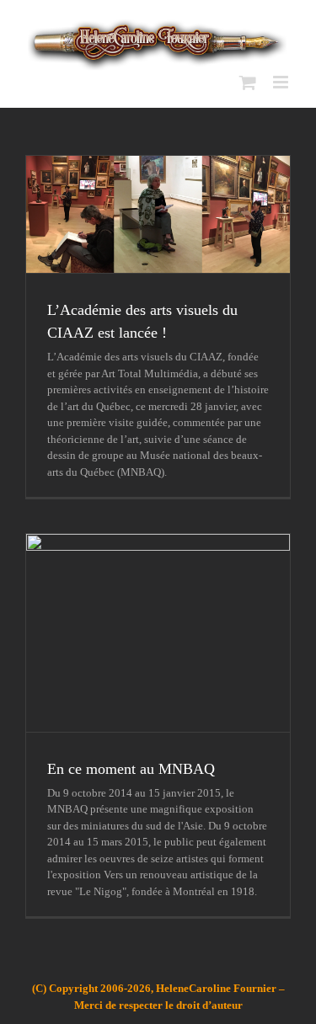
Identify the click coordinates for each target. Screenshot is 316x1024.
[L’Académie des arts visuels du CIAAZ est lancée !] (158, 214)
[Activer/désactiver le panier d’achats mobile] (247, 82)
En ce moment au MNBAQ (131, 768)
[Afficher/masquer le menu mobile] (282, 82)
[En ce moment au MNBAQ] (158, 633)
